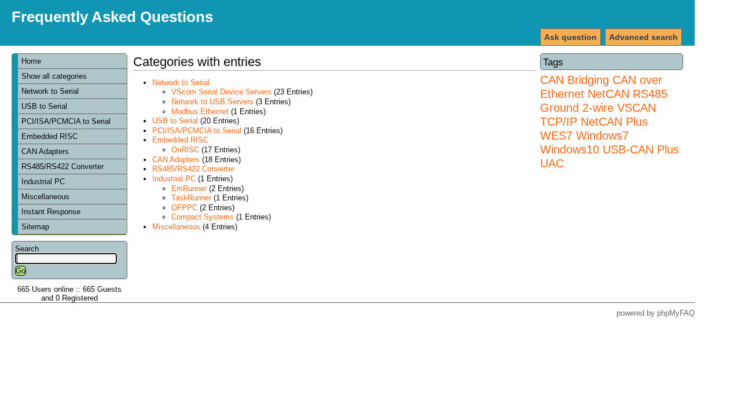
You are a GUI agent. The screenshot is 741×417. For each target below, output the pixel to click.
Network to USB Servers (212, 101)
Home (31, 61)
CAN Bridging (574, 79)
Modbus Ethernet (200, 111)
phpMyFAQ (676, 313)
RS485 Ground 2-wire (603, 100)
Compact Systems (202, 217)
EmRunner (189, 188)
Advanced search (643, 37)
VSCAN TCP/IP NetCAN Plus (598, 114)
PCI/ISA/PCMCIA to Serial (66, 121)
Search (27, 248)
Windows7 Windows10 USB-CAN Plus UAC (609, 149)
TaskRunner (191, 197)
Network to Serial (51, 91)
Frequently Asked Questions (112, 17)
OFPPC (184, 207)
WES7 (556, 135)
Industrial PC (44, 181)
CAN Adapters (45, 151)
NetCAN (608, 93)
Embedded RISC (50, 136)
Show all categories (54, 76)
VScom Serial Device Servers (221, 91)
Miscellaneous (45, 196)
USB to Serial (44, 106)
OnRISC (185, 149)
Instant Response (50, 211)
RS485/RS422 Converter (62, 166)
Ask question (570, 37)
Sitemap (35, 226)
